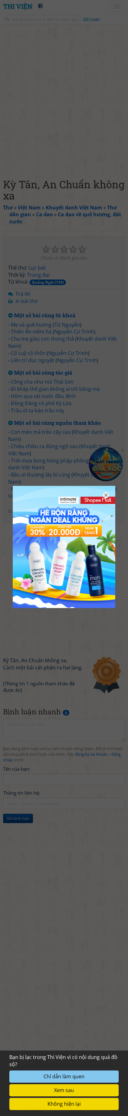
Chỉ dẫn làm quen (64, 1076)
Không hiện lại (64, 1103)
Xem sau (64, 1090)
